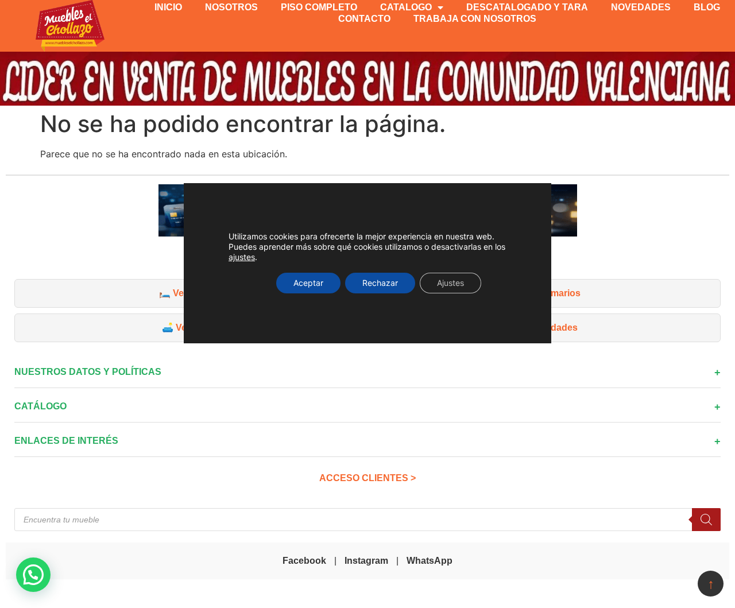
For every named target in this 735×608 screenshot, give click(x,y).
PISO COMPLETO (319, 7)
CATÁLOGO (40, 406)
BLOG (707, 7)
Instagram (366, 561)
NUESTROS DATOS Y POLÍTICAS (87, 372)
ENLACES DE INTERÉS (66, 441)
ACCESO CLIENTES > (367, 478)
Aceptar (308, 283)
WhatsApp (429, 561)
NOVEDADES (641, 7)
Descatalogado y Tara (527, 7)
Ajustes (450, 283)
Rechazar (380, 283)
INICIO (168, 7)
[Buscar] (706, 519)
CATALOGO (406, 7)
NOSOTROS (231, 7)
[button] (33, 574)
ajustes (242, 257)
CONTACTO (364, 19)
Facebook (304, 561)
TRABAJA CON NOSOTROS (474, 19)
